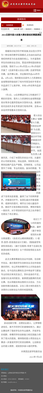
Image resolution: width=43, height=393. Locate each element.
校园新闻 (9, 25)
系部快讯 (30, 25)
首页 (21, 29)
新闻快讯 (29, 29)
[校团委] (18, 1)
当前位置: (17, 29)
